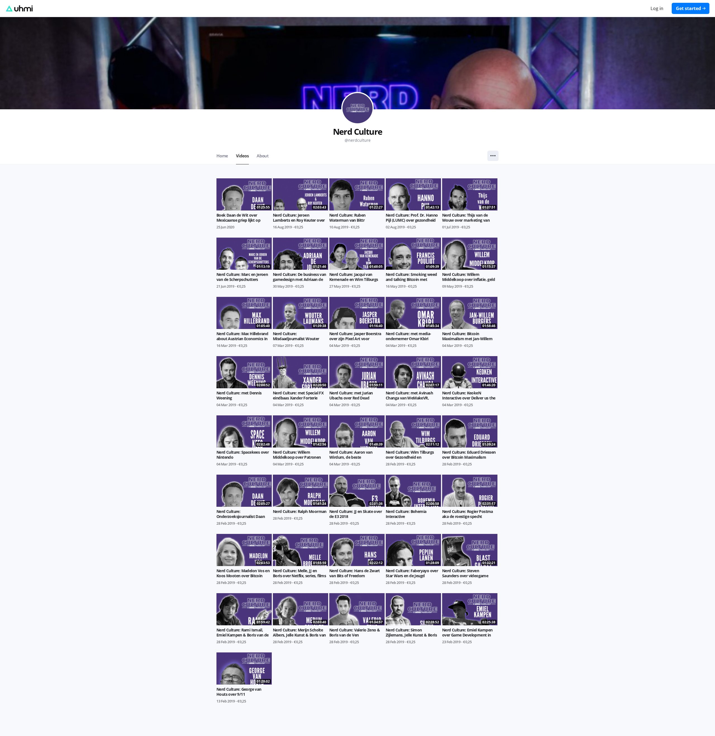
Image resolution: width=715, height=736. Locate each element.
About (263, 155)
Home (222, 155)
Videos (242, 155)
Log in (656, 8)
